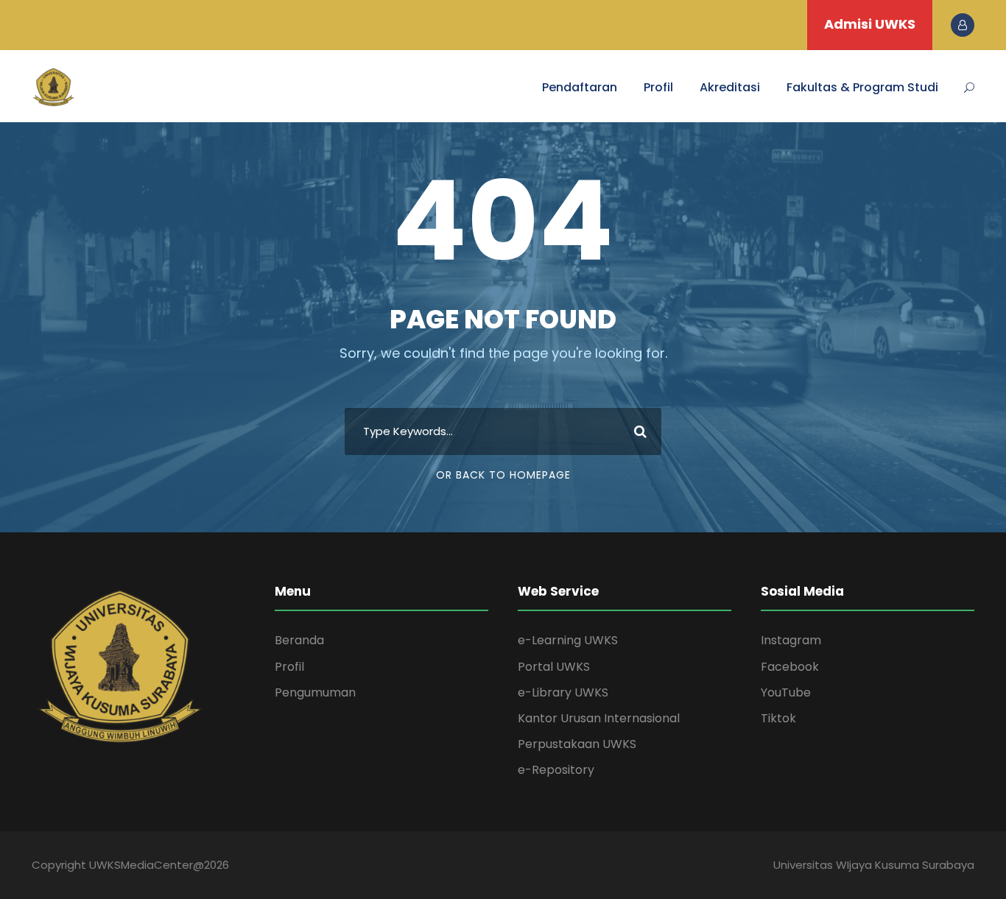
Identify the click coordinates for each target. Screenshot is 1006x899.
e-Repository (556, 769)
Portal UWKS (554, 666)
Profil (658, 87)
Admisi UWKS (869, 24)
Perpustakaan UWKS (577, 744)
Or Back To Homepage (503, 475)
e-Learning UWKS (568, 640)
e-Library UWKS (563, 692)
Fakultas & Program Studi (862, 87)
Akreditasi (730, 87)
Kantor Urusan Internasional (599, 718)
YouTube (786, 692)
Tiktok (778, 718)
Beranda (299, 640)
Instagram (791, 640)
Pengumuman (315, 692)
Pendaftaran (579, 87)
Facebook (790, 666)
